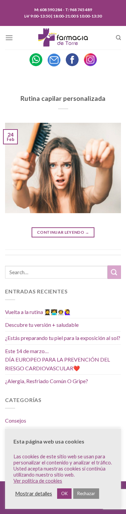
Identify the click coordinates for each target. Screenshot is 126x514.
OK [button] (64, 493)
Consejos (15, 420)
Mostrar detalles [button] (33, 493)
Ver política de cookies (37, 481)
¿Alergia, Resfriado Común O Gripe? (46, 381)
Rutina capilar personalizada (63, 98)
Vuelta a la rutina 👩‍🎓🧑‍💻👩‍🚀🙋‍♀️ (38, 312)
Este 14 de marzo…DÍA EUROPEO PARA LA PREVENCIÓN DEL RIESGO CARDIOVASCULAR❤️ (57, 359)
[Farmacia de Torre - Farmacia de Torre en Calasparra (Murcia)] (63, 38)
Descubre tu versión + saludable (42, 324)
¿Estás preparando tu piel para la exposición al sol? (62, 338)
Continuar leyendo (63, 232)
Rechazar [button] (86, 493)
